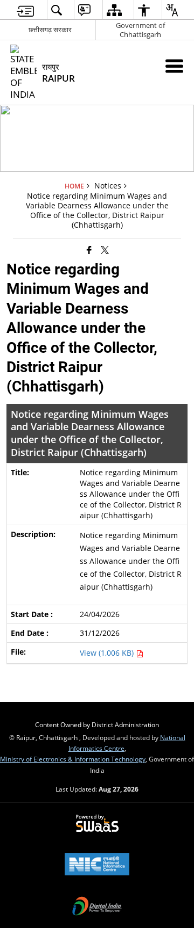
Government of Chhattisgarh (140, 29)
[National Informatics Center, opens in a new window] (97, 865)
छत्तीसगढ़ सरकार (50, 29)
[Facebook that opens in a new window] (89, 249)
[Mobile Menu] (174, 65)
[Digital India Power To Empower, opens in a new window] (97, 907)
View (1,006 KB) (108, 653)
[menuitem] (25, 10)
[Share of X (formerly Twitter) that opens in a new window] (105, 249)
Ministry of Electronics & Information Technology (73, 759)
